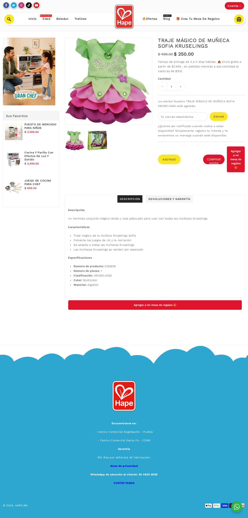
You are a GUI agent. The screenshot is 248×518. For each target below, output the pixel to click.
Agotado (169, 159)
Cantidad (164, 78)
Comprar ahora (214, 161)
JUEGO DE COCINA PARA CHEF (37, 182)
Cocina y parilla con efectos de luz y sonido (38, 156)
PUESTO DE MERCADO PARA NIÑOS (40, 126)
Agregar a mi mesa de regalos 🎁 (235, 159)
